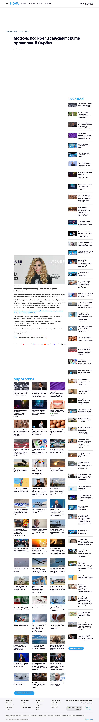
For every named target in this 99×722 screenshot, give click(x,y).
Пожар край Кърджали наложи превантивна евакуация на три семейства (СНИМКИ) (85, 305)
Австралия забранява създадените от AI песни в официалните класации (38, 412)
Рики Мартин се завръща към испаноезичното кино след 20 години (84, 115)
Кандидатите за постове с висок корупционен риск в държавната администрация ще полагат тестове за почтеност (84, 519)
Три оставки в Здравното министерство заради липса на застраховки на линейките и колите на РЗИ (85, 566)
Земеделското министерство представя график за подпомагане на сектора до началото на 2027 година (85, 211)
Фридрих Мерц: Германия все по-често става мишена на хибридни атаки (39, 531)
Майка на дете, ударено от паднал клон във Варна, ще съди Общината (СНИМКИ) (85, 542)
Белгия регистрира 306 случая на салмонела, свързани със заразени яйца (57, 432)
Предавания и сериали (26, 707)
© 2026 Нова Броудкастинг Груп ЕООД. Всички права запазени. (17, 719)
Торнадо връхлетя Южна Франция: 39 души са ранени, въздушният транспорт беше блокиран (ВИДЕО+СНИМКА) (39, 627)
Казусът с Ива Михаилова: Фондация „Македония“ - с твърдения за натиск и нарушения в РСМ (57, 512)
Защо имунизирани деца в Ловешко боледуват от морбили (85, 295)
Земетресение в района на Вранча (39, 606)
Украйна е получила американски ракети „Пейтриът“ (20, 470)
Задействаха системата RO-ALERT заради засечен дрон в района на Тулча (39, 570)
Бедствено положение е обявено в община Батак (85, 372)
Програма (31, 3)
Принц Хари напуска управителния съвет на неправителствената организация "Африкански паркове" (57, 666)
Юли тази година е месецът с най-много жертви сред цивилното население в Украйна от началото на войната (57, 551)
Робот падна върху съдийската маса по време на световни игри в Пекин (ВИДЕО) (57, 608)
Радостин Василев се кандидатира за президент (84, 391)
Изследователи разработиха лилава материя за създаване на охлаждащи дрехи (57, 394)
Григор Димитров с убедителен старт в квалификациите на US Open (85, 224)
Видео (7, 709)
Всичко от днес (10, 705)
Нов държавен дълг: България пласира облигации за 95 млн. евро (84, 615)
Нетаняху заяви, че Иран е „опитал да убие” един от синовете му (21, 665)
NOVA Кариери (54, 705)
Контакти (45, 715)
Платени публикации (10, 716)
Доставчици (40, 715)
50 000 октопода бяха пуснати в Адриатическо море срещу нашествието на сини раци (39, 666)
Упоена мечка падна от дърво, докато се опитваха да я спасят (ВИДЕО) (57, 647)
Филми (37, 709)
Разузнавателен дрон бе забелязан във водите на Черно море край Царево (85, 329)
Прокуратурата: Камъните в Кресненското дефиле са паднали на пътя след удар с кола (85, 465)
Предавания (39, 705)
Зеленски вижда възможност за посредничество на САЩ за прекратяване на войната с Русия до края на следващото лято (39, 492)
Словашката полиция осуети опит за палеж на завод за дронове (57, 451)
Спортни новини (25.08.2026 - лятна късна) (84, 145)
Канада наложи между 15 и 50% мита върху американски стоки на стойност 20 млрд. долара (21, 452)
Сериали (38, 707)
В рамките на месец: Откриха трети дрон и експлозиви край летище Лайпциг (57, 588)
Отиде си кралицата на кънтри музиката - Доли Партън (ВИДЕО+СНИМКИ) (39, 432)
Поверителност (57, 715)
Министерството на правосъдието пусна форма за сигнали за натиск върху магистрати (84, 477)
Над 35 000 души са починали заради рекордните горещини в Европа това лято (39, 551)
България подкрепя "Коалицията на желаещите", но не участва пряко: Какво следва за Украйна (38, 589)
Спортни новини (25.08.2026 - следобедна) (83, 507)
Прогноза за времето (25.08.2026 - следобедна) (84, 488)
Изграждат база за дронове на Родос (20, 683)
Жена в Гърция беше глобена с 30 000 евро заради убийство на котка (38, 685)
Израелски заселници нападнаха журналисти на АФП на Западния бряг (21, 490)
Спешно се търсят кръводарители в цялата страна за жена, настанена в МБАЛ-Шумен (84, 284)
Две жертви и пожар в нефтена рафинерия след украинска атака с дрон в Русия (57, 570)
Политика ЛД (64, 715)
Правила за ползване (71, 715)
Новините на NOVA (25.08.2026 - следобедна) (83, 532)
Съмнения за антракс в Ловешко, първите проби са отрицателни (85, 244)
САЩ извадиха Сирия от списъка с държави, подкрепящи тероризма (21, 550)
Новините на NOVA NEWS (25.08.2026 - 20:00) (85, 252)
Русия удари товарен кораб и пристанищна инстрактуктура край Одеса (57, 531)
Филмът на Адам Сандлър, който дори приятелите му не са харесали (84, 164)
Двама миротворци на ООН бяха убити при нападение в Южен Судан (20, 588)
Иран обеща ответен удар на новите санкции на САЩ (21, 625)
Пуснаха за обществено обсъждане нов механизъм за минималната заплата (85, 588)
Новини (23, 3)
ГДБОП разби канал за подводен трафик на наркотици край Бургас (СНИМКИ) (85, 498)
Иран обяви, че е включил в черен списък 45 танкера (21, 570)
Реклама (7, 715)
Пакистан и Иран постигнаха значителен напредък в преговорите (21, 607)
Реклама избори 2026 (14, 715)
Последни (8, 702)
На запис (40, 3)
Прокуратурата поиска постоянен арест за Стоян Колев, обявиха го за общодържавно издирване (85, 317)
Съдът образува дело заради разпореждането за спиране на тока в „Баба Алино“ (85, 553)
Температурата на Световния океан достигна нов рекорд (38, 646)
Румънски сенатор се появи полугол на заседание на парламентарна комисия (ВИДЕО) (38, 471)
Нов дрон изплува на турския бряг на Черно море (57, 470)
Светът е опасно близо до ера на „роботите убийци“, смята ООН (21, 393)
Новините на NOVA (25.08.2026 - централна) (83, 274)
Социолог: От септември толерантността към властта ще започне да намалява (85, 263)
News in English (54, 707)
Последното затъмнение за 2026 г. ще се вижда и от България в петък (84, 401)
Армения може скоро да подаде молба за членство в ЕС (57, 684)
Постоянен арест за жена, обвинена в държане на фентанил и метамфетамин (85, 637)
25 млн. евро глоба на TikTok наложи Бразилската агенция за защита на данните (39, 451)
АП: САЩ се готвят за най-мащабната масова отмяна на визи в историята (57, 626)
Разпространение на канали (24, 715)
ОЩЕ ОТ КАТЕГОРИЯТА (24, 693)
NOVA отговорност (56, 702)
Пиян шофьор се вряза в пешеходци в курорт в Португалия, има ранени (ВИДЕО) (21, 512)
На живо (48, 3)
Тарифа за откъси (34, 715)
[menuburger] (7, 3)
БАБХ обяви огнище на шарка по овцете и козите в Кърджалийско (84, 382)
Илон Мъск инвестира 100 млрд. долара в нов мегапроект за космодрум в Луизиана (39, 394)
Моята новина (9, 707)
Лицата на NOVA (25, 705)
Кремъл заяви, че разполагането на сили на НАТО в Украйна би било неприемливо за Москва (57, 491)
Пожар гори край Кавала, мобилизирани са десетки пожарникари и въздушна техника (20, 532)
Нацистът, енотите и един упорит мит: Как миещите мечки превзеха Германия (20, 647)
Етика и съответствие (80, 715)
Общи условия (50, 715)
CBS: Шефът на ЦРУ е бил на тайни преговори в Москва (39, 511)
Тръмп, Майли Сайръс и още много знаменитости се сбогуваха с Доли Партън (20, 413)
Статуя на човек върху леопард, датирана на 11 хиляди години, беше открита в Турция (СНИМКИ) (21, 432)
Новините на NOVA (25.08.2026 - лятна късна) (84, 154)
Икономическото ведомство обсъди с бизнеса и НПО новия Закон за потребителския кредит (84, 443)
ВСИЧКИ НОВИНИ (76, 648)
